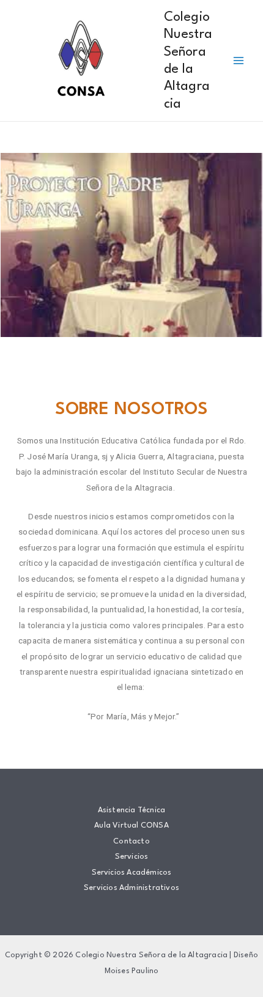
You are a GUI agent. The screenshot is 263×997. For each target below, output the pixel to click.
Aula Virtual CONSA (131, 825)
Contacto (131, 841)
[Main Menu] (238, 60)
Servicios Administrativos (131, 888)
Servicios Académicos (132, 873)
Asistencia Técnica (132, 810)
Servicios (132, 857)
